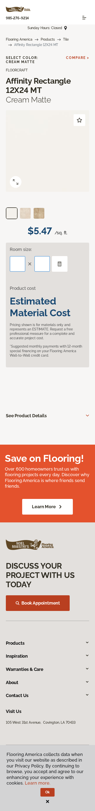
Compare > (77, 58)
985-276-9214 (17, 18)
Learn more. (37, 783)
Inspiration (17, 656)
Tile (66, 39)
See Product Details (26, 415)
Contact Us (17, 695)
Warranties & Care (24, 669)
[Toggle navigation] (84, 18)
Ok (47, 792)
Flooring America (19, 39)
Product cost (23, 288)
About (12, 682)
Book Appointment (40, 603)
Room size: (21, 249)
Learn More (44, 506)
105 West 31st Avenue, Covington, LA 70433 (41, 722)
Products (48, 39)
